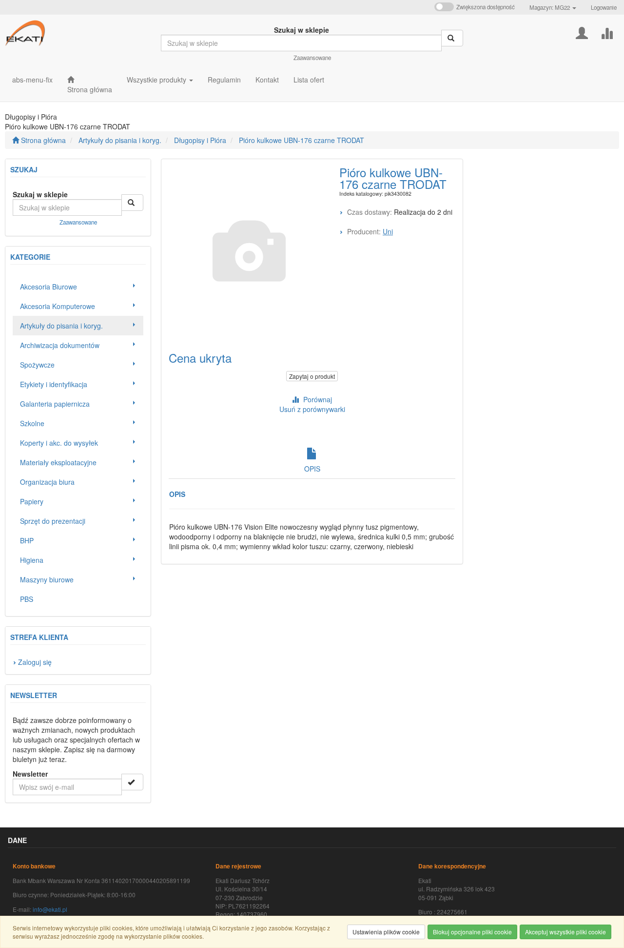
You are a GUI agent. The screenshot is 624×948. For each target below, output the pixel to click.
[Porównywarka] (606, 32)
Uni (388, 231)
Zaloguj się (35, 662)
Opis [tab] (312, 469)
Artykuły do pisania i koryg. (119, 140)
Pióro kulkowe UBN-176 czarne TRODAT (301, 140)
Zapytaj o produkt (312, 376)
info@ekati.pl (50, 909)
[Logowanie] (581, 32)
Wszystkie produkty (157, 79)
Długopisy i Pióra (200, 140)
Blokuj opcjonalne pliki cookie (472, 931)
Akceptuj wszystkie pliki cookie (565, 931)
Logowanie (604, 7)
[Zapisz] (132, 782)
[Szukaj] (452, 38)
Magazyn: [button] (549, 7)
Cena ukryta (200, 357)
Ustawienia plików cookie (386, 931)
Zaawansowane (312, 58)
